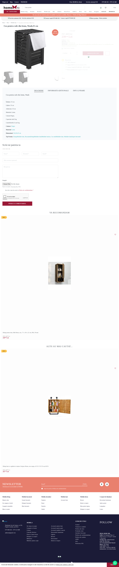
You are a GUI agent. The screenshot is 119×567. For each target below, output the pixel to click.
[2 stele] (5, 149)
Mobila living (6, 497)
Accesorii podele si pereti (58, 530)
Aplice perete (103, 503)
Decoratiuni (54, 538)
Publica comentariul (17, 203)
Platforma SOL (79, 543)
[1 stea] (3, 149)
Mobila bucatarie (27, 497)
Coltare (29, 530)
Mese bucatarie (25, 506)
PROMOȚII (24, 2)
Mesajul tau (7, 167)
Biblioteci (29, 538)
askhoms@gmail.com (10, 532)
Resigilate (96, 11)
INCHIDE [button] (113, 564)
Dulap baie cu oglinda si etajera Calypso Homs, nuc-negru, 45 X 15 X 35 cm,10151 (26, 466)
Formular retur (79, 531)
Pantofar (43, 506)
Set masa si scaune (32, 526)
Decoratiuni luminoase (105, 500)
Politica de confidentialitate (59, 488)
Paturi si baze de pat (32, 534)
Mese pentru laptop (85, 506)
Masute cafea (5, 500)
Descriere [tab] (38, 91)
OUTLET (103, 11)
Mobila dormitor (46, 497)
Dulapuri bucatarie (26, 503)
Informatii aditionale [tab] (58, 91)
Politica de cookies (80, 537)
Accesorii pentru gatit (57, 528)
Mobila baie (64, 497)
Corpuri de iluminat (106, 497)
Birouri (82, 500)
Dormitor (32, 11)
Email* (45, 154)
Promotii (112, 11)
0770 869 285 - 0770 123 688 (109, 2)
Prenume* (26, 154)
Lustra (101, 509)
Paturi (42, 503)
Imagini (4, 180)
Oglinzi (53, 534)
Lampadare (102, 506)
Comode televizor (31, 532)
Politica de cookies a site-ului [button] (64, 564)
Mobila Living (24, 11)
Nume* (6, 154)
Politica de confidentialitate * (26, 190)
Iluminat (59, 11)
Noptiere (43, 500)
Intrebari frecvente (80, 533)
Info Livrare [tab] (79, 91)
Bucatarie (39, 11)
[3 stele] (6, 149)
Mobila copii (47, 11)
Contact (17, 2)
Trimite (85, 484)
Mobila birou (84, 497)
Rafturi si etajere (84, 503)
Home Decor (67, 11)
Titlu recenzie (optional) (10, 160)
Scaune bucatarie (26, 500)
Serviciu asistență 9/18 (92, 2)
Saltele (43, 509)
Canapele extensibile (7, 506)
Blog (11, 2)
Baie (54, 11)
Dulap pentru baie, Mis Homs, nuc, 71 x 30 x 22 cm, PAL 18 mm (20, 332)
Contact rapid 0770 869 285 (68, 18)
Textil (90, 11)
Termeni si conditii (80, 526)
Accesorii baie (64, 500)
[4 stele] (8, 149)
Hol (85, 11)
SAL (76, 541)
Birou (80, 11)
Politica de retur (79, 529)
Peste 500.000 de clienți (76, 2)
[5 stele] (9, 149)
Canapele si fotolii (32, 528)
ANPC (77, 539)
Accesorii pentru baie (57, 526)
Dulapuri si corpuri (85, 509)
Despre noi (5, 2)
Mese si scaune (6, 509)
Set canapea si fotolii (7, 503)
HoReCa (75, 11)
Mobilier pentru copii (32, 540)
